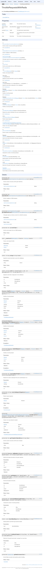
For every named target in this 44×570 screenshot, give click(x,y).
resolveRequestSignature (7, 117)
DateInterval (16, 44)
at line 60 (41, 227)
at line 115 (40, 320)
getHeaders (5, 143)
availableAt (5, 50)
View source (27, 11)
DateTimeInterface (11, 44)
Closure (13, 90)
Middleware (16, 4)
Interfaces (26, 1)
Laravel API (3, 1)
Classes (15, 1)
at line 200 (40, 391)
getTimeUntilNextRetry (7, 130)
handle (4, 90)
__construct (5, 71)
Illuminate (7, 4)
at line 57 (41, 348)
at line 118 (40, 437)
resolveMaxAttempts (6, 110)
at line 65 (41, 270)
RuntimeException (7, 410)
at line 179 (40, 373)
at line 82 (41, 290)
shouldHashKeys (6, 156)
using (4, 76)
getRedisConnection (6, 169)
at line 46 (41, 210)
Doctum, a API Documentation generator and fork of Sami (34, 564)
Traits (31, 1)
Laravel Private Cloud (26, 568)
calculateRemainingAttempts (8, 151)
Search (38, 1)
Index (35, 1)
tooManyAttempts (6, 163)
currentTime (5, 64)
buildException (5, 124)
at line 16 (41, 177)
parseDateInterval (6, 57)
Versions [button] (9, 1)
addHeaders (5, 136)
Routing (11, 4)
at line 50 (41, 255)
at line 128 (40, 554)
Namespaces (20, 1)
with (3, 83)
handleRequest (5, 104)
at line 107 (40, 498)
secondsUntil (5, 44)
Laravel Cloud (4, 567)
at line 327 (40, 518)
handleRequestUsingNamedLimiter (9, 98)
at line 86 (41, 533)
